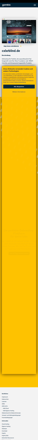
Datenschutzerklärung (20, 82)
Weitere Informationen (18, 92)
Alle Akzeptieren (19, 86)
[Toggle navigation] (35, 5)
